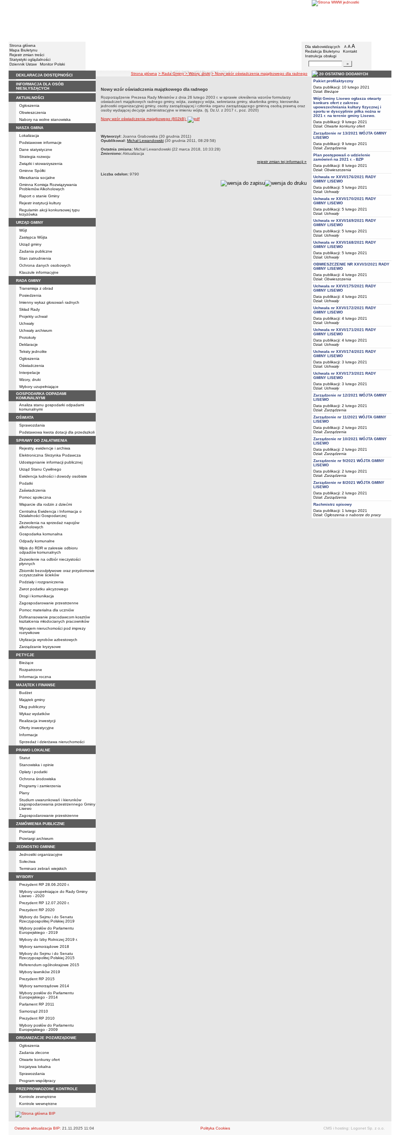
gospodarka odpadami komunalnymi (41, 395)
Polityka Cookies (215, 1128)
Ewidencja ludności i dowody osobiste (53, 476)
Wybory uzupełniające (39, 386)
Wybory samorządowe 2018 (44, 946)
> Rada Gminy (171, 73)
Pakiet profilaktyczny (333, 81)
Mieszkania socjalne (37, 177)
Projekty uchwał (33, 316)
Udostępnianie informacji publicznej (50, 462)
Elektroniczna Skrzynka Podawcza (50, 455)
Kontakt (350, 51)
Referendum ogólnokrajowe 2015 (49, 965)
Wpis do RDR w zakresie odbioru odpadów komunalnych (48, 550)
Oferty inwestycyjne (36, 728)
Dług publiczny (32, 707)
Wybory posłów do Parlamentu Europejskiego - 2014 (46, 995)
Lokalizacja (29, 135)
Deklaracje (28, 344)
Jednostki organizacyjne (40, 854)
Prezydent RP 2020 (37, 910)
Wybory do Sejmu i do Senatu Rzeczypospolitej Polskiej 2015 (47, 955)
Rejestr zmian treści (26, 55)
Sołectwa (27, 861)
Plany (24, 793)
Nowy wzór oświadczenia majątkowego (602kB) (144, 119)
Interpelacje (29, 372)
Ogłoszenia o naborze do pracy (352, 515)
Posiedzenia (30, 295)
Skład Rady (29, 309)
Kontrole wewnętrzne (38, 1103)
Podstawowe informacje (40, 142)
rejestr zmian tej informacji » (282, 161)
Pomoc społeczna (35, 497)
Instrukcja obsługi (320, 56)
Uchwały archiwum (35, 330)
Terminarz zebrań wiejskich (43, 868)
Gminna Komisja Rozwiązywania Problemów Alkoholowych (48, 186)
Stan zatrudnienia (35, 258)
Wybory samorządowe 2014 (44, 986)
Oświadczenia (31, 365)
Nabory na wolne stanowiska (45, 119)
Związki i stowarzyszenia (40, 163)
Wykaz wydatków (34, 714)
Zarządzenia (335, 148)
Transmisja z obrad (36, 288)
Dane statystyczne (35, 149)
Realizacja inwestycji (37, 721)
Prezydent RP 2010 (37, 1018)
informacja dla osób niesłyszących (40, 86)
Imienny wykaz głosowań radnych (49, 302)
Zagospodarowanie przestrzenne (49, 603)
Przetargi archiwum (36, 838)
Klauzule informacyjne (39, 272)
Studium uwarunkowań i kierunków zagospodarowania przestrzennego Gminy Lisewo (57, 804)
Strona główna (22, 45)
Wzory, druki (30, 379)
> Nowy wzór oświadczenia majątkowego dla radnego (259, 73)
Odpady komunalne (37, 541)
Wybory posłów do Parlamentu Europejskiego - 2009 (46, 1027)
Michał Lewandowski (145, 140)
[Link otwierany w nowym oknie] (351, 20)
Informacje (28, 735)
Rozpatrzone (30, 670)
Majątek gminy (32, 700)
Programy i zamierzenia (40, 786)
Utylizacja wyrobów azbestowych (48, 639)
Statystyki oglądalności (29, 59)
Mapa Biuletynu (23, 50)
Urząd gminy (30, 244)
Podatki (26, 483)
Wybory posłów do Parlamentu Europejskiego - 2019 (46, 930)
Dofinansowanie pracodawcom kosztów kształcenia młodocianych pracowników (54, 619)
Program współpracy (37, 1080)
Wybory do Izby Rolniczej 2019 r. (48, 939)
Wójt (23, 230)
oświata (25, 417)
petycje (25, 655)
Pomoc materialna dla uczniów (46, 610)
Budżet (25, 693)
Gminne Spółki (32, 170)
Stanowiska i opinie (36, 765)
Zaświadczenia (32, 490)
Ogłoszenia (29, 105)
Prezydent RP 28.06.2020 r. (44, 884)
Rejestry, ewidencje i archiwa (44, 448)
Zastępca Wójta (33, 237)
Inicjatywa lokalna (35, 1066)
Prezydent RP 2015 (37, 979)
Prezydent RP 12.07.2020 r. (44, 903)
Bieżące (26, 662)
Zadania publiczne (35, 251)
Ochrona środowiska (37, 779)
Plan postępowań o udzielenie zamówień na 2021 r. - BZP (341, 157)
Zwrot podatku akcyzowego (43, 589)
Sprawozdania (32, 425)
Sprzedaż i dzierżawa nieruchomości (51, 742)
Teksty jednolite (33, 351)
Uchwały (26, 323)
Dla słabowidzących (322, 46)
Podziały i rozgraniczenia (41, 582)
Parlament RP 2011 (36, 1004)
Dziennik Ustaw (23, 64)
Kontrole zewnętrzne (37, 1096)
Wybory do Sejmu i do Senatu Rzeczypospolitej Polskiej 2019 (47, 919)
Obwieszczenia (32, 112)
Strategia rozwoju (34, 156)
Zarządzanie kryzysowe (40, 647)
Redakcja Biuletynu (322, 51)
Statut (24, 758)
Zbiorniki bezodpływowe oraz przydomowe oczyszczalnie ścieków (57, 572)
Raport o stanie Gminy (39, 196)
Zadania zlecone (34, 1052)
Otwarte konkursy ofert (39, 1059)
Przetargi (27, 831)
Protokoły (27, 337)
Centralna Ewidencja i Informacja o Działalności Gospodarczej (50, 513)
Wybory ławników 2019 (39, 972)
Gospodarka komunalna (40, 534)
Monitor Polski (52, 64)
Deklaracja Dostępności (44, 75)
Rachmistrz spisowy (332, 504)
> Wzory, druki (197, 73)
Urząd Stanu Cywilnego (40, 469)
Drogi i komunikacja (36, 596)
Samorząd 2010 (33, 1011)
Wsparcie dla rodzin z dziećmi (45, 504)
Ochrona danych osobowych (45, 265)
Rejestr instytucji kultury (40, 203)
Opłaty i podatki (33, 772)
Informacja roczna (35, 677)
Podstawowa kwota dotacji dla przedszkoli (57, 432)
